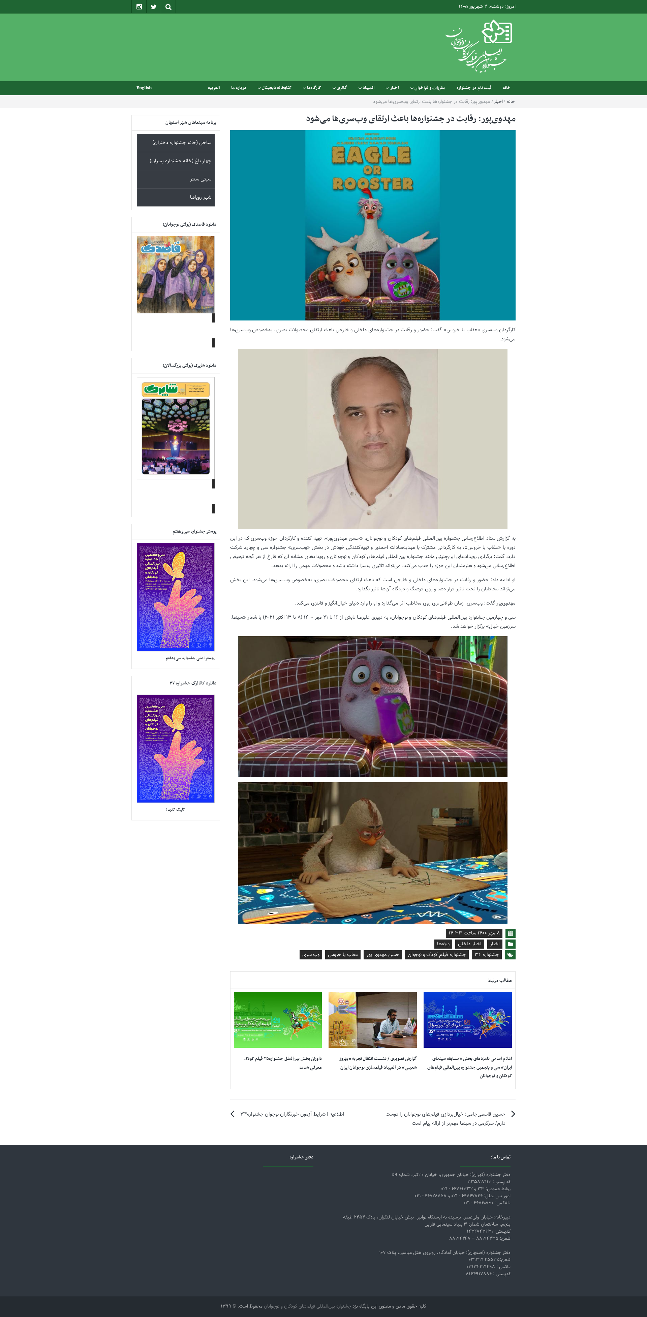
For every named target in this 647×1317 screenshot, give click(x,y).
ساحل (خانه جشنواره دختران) (181, 143)
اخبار (394, 88)
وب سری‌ (310, 955)
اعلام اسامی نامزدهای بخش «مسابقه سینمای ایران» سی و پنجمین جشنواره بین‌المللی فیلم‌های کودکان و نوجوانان (469, 1067)
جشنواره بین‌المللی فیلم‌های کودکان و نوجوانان (307, 1306)
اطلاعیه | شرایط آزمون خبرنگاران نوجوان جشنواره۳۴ (292, 1114)
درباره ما (238, 88)
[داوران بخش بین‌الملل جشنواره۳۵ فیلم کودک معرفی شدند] (278, 1020)
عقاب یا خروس (343, 955)
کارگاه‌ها (314, 88)
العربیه (214, 88)
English (144, 88)
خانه (507, 88)
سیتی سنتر (200, 179)
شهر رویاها (200, 197)
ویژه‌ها (443, 944)
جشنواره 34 (486, 955)
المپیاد (368, 88)
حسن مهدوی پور (382, 955)
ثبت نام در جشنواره (474, 88)
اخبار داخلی (470, 944)
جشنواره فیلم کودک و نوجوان (437, 955)
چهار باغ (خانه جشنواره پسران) (180, 161)
